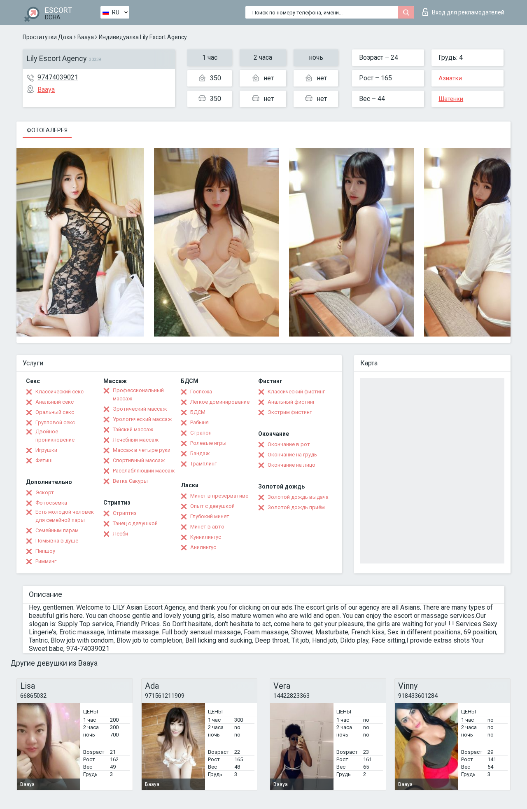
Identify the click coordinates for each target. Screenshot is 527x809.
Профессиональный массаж (138, 394)
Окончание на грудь (292, 454)
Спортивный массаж (139, 460)
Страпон (201, 433)
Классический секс (59, 391)
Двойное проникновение (55, 435)
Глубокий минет (209, 516)
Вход (468, 12)
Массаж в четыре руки (141, 450)
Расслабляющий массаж (144, 471)
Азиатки (450, 78)
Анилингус (203, 547)
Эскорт (44, 492)
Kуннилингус (205, 537)
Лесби (120, 534)
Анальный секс (54, 402)
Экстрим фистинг (290, 412)
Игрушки (46, 450)
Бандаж (200, 453)
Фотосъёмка (51, 503)
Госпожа (201, 391)
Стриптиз (125, 513)
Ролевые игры (208, 443)
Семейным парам (57, 530)
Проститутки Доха (47, 37)
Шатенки (450, 99)
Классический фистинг (296, 391)
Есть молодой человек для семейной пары (64, 516)
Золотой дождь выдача (298, 497)
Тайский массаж (133, 429)
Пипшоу (45, 551)
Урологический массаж (142, 419)
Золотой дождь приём (296, 507)
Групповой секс (55, 422)
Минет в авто (207, 527)
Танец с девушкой (135, 523)
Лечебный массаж (136, 440)
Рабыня (199, 422)
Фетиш (44, 460)
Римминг (45, 561)
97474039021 (57, 77)
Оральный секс (54, 412)
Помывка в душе (56, 541)
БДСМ (197, 412)
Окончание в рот (289, 444)
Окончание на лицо (291, 465)
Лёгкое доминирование (220, 402)
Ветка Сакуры (130, 481)
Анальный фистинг (291, 402)
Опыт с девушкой (212, 506)
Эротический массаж (140, 409)
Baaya (85, 37)
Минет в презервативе (219, 496)
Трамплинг (203, 464)
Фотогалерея (47, 130)
